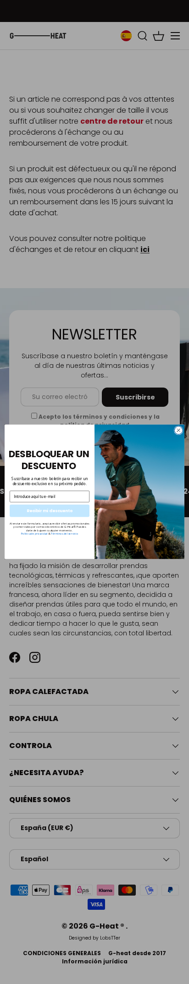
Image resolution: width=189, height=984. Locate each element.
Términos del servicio (64, 534)
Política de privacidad (34, 534)
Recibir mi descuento (49, 511)
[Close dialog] (178, 430)
